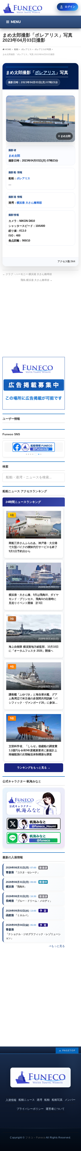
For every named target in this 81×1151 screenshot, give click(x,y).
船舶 (47, 1099)
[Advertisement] (33, 323)
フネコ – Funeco (35, 1137)
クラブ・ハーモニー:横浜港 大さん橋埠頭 (27, 274)
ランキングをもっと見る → (33, 767)
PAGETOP (68, 1050)
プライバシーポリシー (30, 1108)
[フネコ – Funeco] (22, 9)
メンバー (70, 1099)
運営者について (55, 1108)
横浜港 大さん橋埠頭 (29, 202)
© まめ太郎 (64, 136)
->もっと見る (57, 946)
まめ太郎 (14, 155)
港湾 (39, 1099)
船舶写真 (57, 1099)
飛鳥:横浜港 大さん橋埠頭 (36, 280)
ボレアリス (45, 72)
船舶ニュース (26, 1099)
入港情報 (11, 1100)
